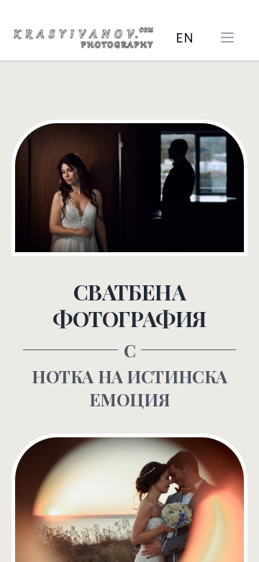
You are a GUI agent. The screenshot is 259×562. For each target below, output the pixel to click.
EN (185, 37)
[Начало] (83, 37)
